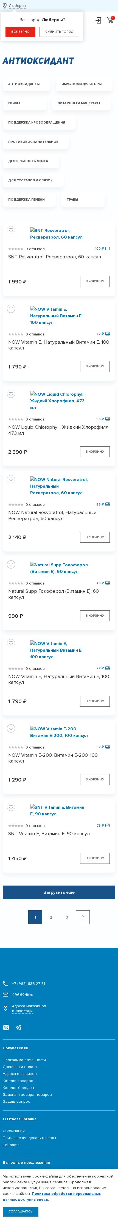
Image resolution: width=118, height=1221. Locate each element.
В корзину (95, 281)
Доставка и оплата (20, 1066)
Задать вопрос (16, 1101)
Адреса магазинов (29, 1008)
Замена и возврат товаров (27, 1094)
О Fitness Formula (19, 1119)
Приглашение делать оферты (29, 1137)
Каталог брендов (18, 1087)
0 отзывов (35, 249)
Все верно (20, 32)
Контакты (11, 1145)
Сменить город (59, 32)
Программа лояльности (24, 1060)
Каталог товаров (18, 1080)
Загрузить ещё (59, 892)
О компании (14, 1131)
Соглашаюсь (21, 1211)
